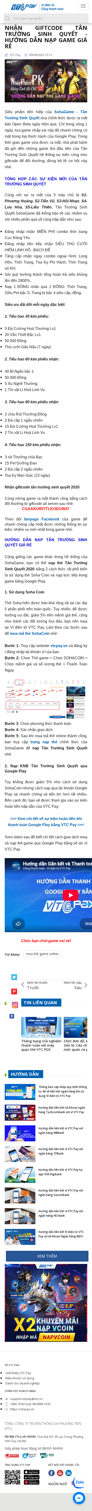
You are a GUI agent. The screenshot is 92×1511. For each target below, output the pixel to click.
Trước (37, 985)
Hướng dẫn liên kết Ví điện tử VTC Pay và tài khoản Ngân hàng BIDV (61, 1234)
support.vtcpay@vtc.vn (26, 1399)
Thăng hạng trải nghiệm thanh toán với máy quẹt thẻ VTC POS (41, 1045)
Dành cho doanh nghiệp (22, 1383)
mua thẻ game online (42, 953)
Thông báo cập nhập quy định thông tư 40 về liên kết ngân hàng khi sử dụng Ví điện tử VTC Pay (62, 1091)
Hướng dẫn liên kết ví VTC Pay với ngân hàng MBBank (60, 1130)
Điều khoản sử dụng (19, 1378)
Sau (73, 985)
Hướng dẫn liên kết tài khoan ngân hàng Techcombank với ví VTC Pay (61, 1110)
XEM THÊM (47, 1256)
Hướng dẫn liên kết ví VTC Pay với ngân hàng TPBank (60, 1151)
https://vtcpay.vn (21, 1409)
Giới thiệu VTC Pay (18, 1373)
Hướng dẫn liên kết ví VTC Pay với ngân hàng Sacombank (60, 1192)
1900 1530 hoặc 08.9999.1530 (29, 1404)
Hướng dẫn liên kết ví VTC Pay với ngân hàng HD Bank (60, 1213)
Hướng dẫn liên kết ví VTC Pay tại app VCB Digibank (60, 1172)
